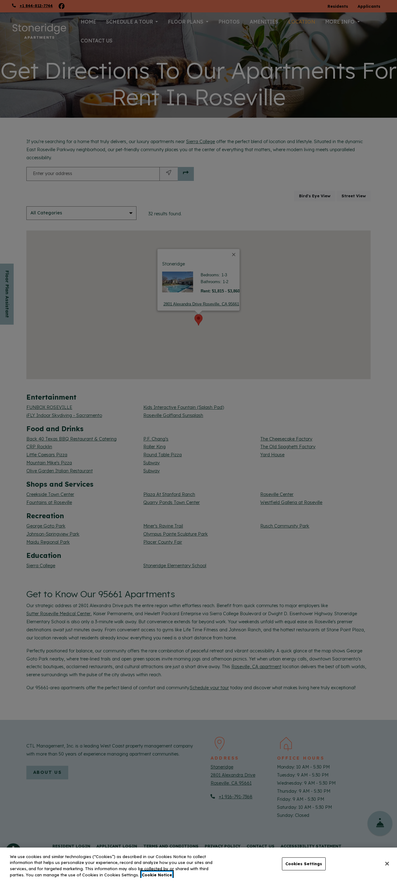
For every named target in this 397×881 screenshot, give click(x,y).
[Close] (387, 863)
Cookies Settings (303, 863)
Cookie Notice (157, 874)
